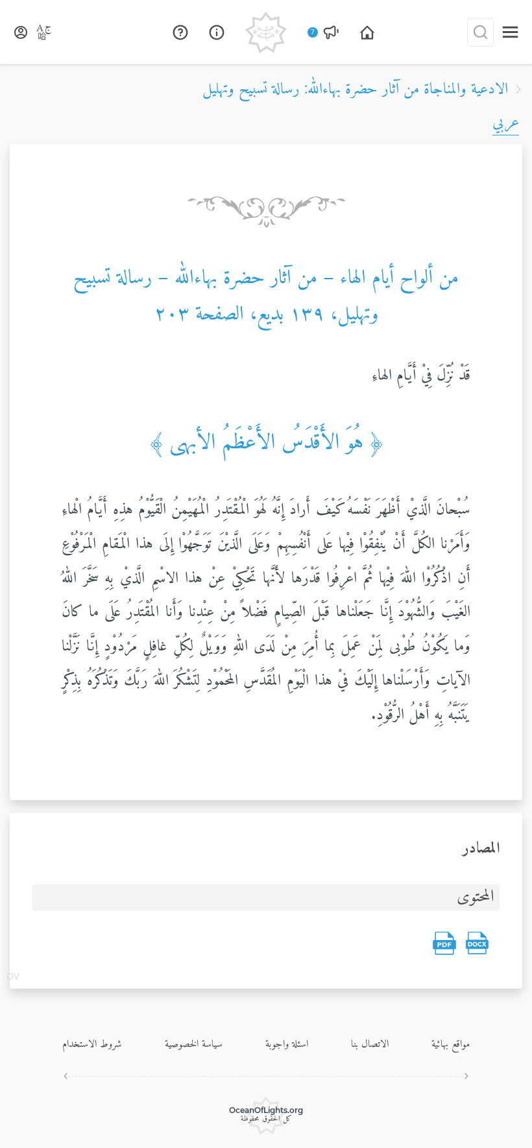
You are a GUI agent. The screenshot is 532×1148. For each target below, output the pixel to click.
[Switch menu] (510, 32)
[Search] (480, 32)
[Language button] (44, 32)
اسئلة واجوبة (286, 1044)
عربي (505, 122)
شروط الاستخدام (92, 1044)
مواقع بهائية (450, 1044)
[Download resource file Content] (477, 943)
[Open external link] (180, 32)
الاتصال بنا (370, 1044)
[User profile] (20, 32)
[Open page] (367, 32)
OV (12, 977)
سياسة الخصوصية (194, 1044)
